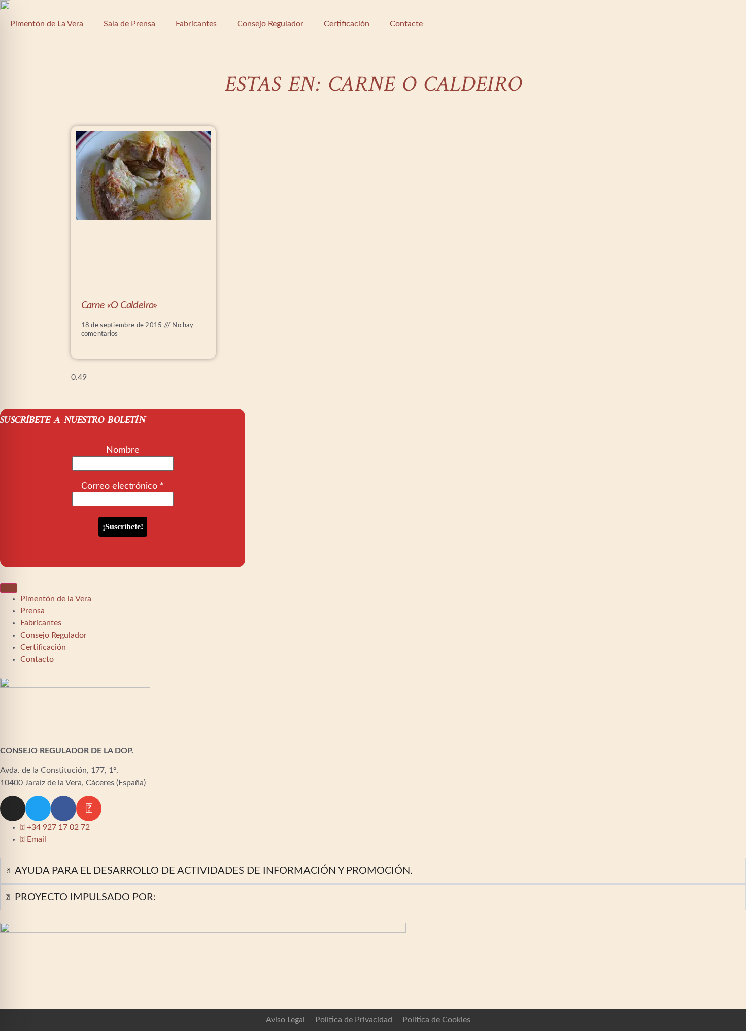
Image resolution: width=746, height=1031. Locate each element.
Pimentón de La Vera (46, 24)
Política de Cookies (436, 1020)
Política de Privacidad (353, 1020)
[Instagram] (12, 808)
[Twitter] (38, 808)
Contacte (406, 24)
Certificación (346, 24)
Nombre (123, 450)
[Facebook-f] (63, 808)
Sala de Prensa (129, 24)
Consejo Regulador (270, 24)
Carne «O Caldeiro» (119, 305)
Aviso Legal (285, 1020)
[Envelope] (88, 808)
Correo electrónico (122, 486)
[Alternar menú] (8, 588)
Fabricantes (196, 24)
